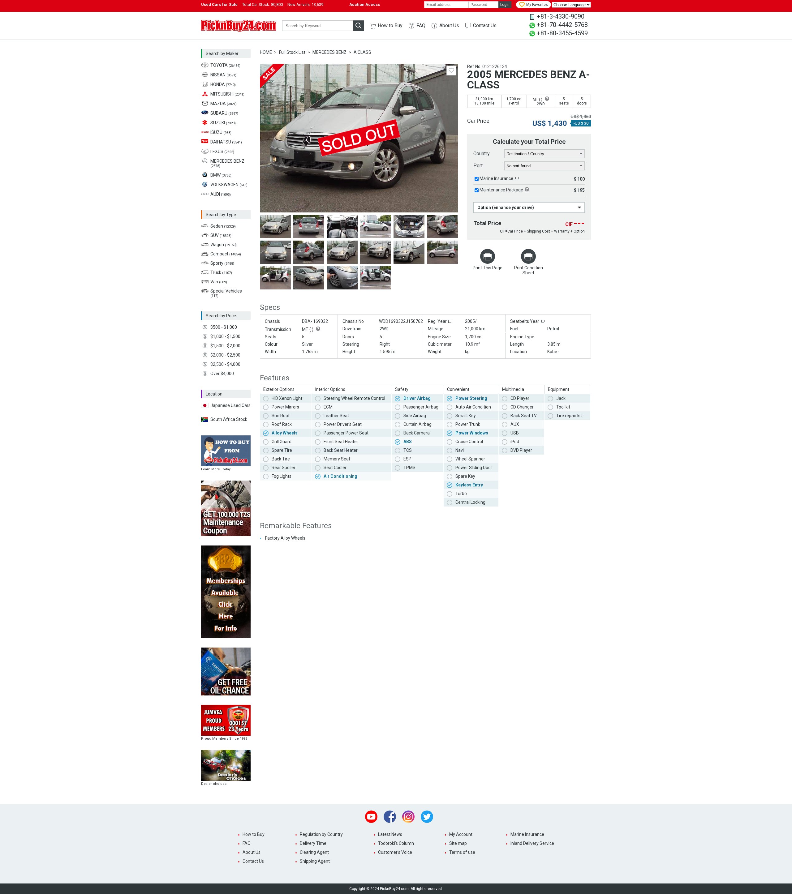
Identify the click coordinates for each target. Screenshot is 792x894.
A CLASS (362, 52)
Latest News (390, 834)
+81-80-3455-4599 (562, 33)
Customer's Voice (395, 852)
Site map (458, 843)
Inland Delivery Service (532, 843)
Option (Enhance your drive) (505, 207)
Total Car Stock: (262, 4)
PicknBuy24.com (238, 26)
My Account (460, 834)
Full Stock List (292, 52)
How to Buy (390, 25)
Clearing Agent (314, 852)
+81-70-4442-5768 (562, 24)
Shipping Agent (315, 861)
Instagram (408, 817)
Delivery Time (313, 843)
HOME (266, 52)
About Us (449, 25)
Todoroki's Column (396, 843)
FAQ (420, 25)
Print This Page (487, 267)
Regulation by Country (321, 834)
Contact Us (485, 25)
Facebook (390, 817)
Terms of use (462, 852)
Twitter (427, 817)
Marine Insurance (496, 178)
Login (505, 4)
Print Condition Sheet (528, 270)
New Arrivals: (305, 4)
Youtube (371, 817)
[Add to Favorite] (451, 70)
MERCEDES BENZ (329, 52)
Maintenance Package (501, 189)
